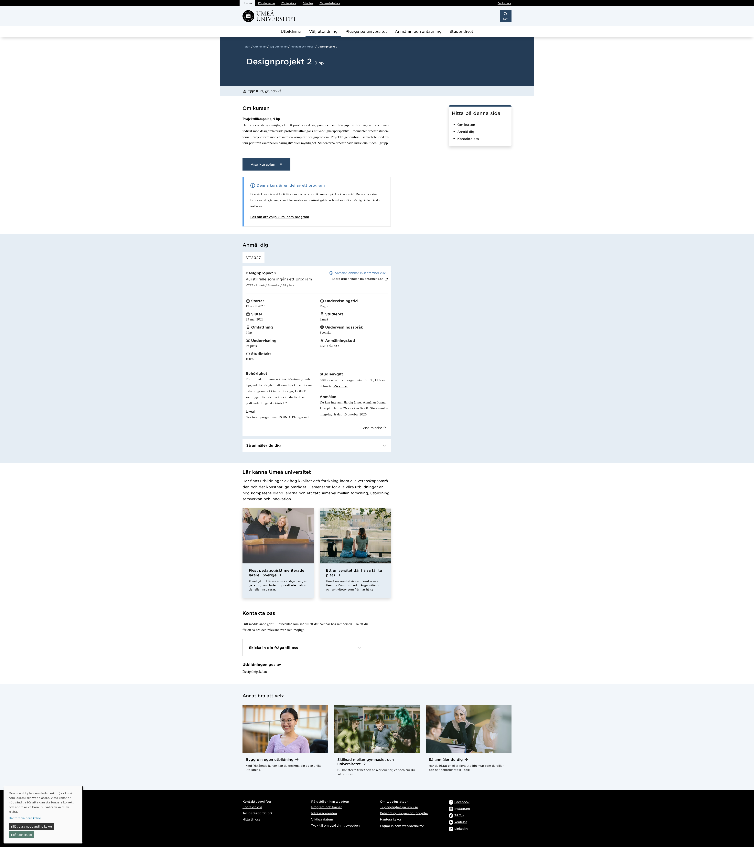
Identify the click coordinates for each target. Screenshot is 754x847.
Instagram (462, 808)
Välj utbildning (323, 31)
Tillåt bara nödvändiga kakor (31, 826)
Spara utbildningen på (357, 278)
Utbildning (291, 31)
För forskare (288, 3)
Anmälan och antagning (418, 31)
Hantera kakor (390, 819)
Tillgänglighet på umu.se (399, 807)
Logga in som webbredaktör (402, 826)
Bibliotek (308, 3)
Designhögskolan (254, 671)
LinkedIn (461, 828)
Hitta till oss (251, 819)
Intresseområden (324, 813)
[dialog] (43, 814)
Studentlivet (461, 31)
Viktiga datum (322, 819)
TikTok (459, 815)
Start (247, 46)
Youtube (460, 822)
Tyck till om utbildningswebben (335, 825)
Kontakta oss (252, 807)
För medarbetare (329, 3)
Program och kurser (302, 46)
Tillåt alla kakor (21, 834)
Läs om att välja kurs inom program (279, 217)
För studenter (266, 3)
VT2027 (253, 258)
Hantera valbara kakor (25, 818)
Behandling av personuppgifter (404, 813)
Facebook (461, 802)
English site (504, 3)
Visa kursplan (263, 164)
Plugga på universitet (366, 31)
